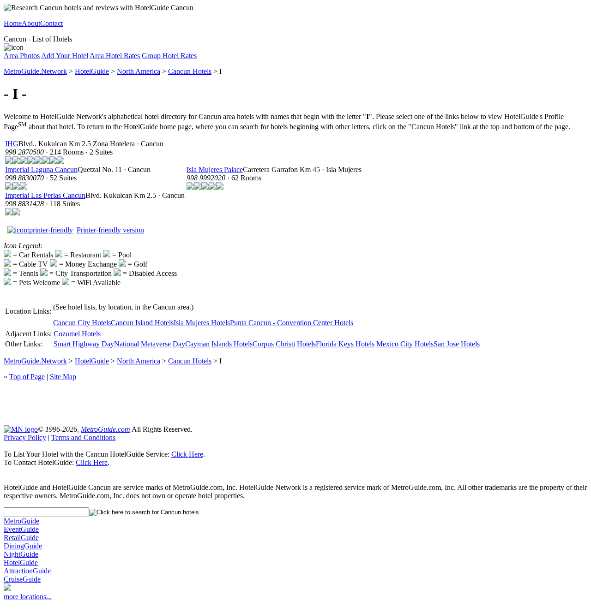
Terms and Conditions (83, 437)
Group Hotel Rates (169, 56)
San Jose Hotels (457, 344)
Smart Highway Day (84, 344)
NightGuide (21, 554)
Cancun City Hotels (82, 323)
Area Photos (22, 56)
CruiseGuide (22, 579)
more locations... (28, 597)
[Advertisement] (295, 402)
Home (13, 23)
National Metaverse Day (149, 344)
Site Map (63, 377)
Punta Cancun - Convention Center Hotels (291, 323)
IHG (11, 144)
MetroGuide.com (105, 429)
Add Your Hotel (64, 56)
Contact (51, 23)
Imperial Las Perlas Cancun (45, 195)
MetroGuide (21, 521)
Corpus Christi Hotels (284, 344)
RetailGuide (21, 538)
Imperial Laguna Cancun (41, 169)
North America (138, 71)
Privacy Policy (25, 437)
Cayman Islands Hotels (219, 344)
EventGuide (21, 529)
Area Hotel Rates (115, 56)
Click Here (187, 454)
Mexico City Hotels (405, 344)
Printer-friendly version (110, 230)
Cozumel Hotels (77, 334)
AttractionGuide (27, 571)
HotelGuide (92, 71)
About (31, 23)
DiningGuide (23, 546)
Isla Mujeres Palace (215, 169)
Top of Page (27, 377)
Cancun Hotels (189, 71)
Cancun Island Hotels (142, 323)
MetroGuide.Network (35, 71)
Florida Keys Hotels (345, 344)
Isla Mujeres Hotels (202, 323)
